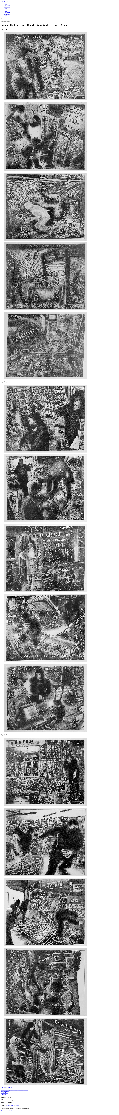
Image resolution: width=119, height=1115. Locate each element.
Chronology (7, 5)
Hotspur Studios (5, 1)
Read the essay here (7, 1087)
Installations (7, 7)
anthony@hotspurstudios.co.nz (12, 1105)
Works (5, 4)
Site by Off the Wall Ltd (7, 1111)
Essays (5, 8)
